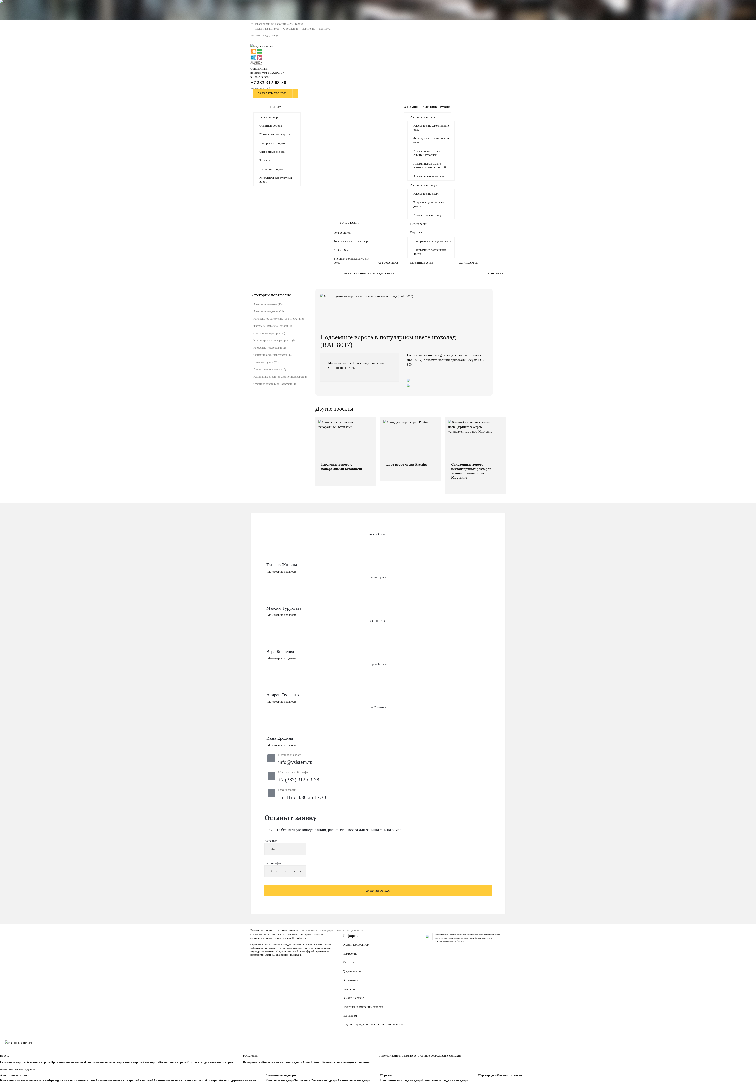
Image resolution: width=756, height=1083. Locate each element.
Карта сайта (350, 962)
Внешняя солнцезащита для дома (351, 260)
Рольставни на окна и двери (351, 241)
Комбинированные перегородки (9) (274, 340)
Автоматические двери (428, 215)
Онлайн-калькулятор (267, 28)
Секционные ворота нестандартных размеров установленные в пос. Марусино (471, 470)
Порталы (416, 232)
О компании (290, 28)
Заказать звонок (272, 93)
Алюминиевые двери (423, 185)
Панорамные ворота (272, 143)
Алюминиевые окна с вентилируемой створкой (429, 165)
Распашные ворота (271, 169)
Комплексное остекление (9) (270, 318)
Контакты (324, 28)
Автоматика (388, 262)
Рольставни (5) (288, 383)
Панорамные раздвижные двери (429, 251)
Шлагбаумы (469, 262)
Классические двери (426, 193)
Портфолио (308, 28)
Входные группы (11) (266, 362)
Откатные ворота (270, 125)
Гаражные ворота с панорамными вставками (341, 466)
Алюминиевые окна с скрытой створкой (427, 152)
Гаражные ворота (270, 117)
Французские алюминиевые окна (431, 140)
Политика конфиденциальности (363, 1006)
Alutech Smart (342, 250)
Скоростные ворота (272, 151)
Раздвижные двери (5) (266, 376)
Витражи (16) (296, 318)
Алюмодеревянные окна (429, 176)
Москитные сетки (421, 262)
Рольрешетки (342, 232)
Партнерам (350, 1015)
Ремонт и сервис (353, 997)
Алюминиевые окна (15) (268, 304)
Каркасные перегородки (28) (270, 347)
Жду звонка (378, 890)
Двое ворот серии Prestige (406, 464)
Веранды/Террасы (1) (279, 325)
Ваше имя (270, 840)
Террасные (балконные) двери (428, 204)
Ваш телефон (273, 863)
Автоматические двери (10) (269, 369)
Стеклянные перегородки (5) (270, 333)
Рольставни (350, 222)
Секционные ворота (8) (295, 376)
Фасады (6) (259, 325)
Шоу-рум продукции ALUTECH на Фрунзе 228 (373, 1024)
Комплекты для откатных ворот (275, 179)
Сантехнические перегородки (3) (273, 354)
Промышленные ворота (274, 134)
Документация (352, 971)
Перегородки (418, 223)
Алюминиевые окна (422, 117)
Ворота (276, 107)
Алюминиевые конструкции (428, 107)
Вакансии (349, 989)
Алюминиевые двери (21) (268, 311)
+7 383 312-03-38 (268, 82)
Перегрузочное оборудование (369, 273)
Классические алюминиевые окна (431, 127)
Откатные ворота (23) (266, 383)
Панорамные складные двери (432, 241)
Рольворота (266, 160)
